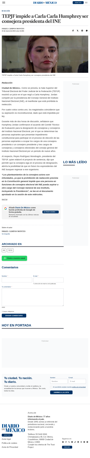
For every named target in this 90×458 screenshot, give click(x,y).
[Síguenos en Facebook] (66, 442)
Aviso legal (6, 439)
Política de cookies (9, 443)
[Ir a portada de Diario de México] (13, 428)
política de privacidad (79, 387)
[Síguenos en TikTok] (75, 442)
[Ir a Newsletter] (86, 2)
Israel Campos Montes (13, 29)
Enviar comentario (14, 316)
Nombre (5, 276)
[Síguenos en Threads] (81, 442)
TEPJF (10, 250)
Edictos (7, 435)
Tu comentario (7, 287)
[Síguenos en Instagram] (63, 442)
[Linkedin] (82, 31)
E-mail (36, 276)
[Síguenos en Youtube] (72, 442)
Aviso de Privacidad (10, 447)
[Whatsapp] (87, 31)
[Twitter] (78, 31)
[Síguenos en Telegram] (84, 442)
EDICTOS (78, 2)
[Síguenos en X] (69, 442)
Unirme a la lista (61, 392)
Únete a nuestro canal (16, 258)
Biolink (67, 447)
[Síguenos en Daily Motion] (87, 442)
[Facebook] (73, 31)
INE (4, 250)
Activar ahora (49, 212)
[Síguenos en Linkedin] (78, 442)
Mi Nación (6, 11)
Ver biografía (6, 234)
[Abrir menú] (3, 2)
